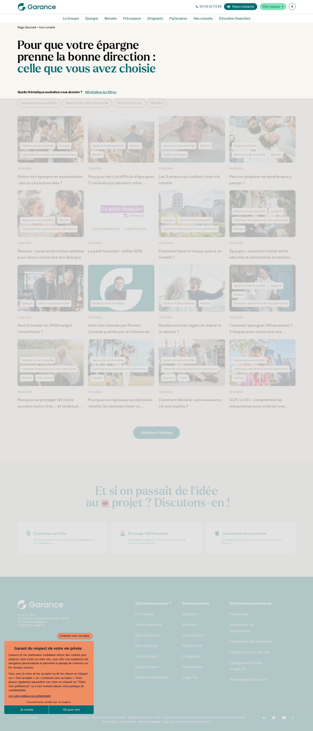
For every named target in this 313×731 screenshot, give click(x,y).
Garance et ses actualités (39, 103)
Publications (110, 721)
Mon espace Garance (248, 679)
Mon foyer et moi (129, 103)
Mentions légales (78, 717)
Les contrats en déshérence (193, 721)
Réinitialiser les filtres (100, 92)
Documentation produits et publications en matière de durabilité (204, 717)
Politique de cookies (140, 717)
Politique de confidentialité (109, 717)
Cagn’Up (190, 677)
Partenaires (178, 18)
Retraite (111, 18)
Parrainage (239, 613)
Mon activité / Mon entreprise (87, 103)
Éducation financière (234, 18)
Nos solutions (147, 635)
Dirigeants (155, 18)
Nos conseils (203, 18)
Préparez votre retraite (249, 651)
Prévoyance (132, 18)
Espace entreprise (151, 677)
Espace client (147, 666)
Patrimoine (192, 645)
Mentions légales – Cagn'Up (155, 721)
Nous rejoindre (148, 624)
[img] (292, 6)
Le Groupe (71, 18)
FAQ (158, 717)
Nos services (146, 645)
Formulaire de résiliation (250, 641)
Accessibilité (128, 721)
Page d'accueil (26, 27)
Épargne (91, 18)
